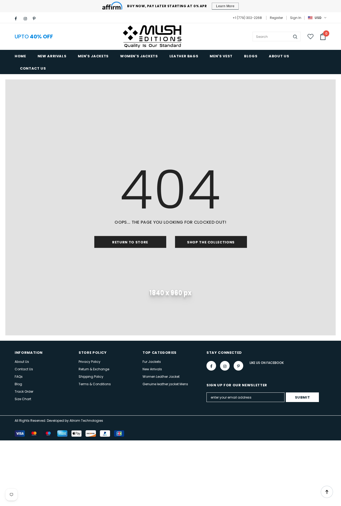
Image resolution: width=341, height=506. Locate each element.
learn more (225, 6)
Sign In (295, 17)
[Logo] (152, 37)
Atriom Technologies (86, 420)
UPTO (34, 36)
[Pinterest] (36, 18)
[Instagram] (27, 18)
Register (276, 17)
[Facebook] (18, 18)
